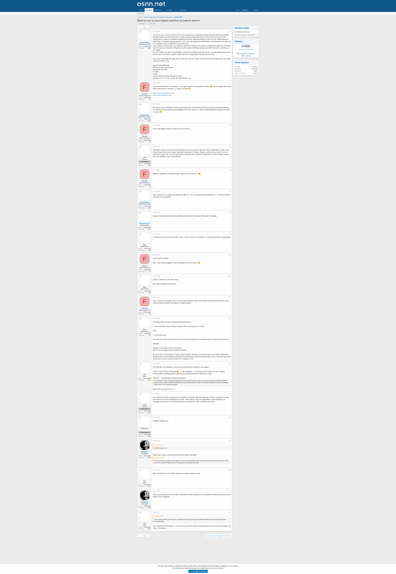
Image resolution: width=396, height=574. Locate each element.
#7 (230, 191)
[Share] (227, 31)
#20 (230, 512)
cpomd (255, 73)
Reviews (169, 10)
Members (158, 10)
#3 (230, 104)
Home (141, 10)
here (172, 389)
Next (144, 27)
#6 (230, 170)
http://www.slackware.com (162, 95)
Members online (242, 28)
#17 (230, 441)
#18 (230, 470)
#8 (230, 212)
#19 (230, 491)
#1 (230, 31)
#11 (230, 276)
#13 (230, 318)
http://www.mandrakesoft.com (164, 93)
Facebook (182, 10)
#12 (230, 297)
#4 (230, 125)
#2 (230, 83)
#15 (230, 394)
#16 (230, 417)
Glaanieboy (142, 24)
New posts (140, 13)
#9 (230, 234)
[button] (163, 10)
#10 (230, 255)
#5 (230, 146)
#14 (230, 363)
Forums (149, 10)
